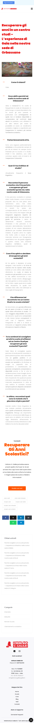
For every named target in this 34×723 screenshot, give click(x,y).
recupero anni (7, 501)
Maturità (7, 617)
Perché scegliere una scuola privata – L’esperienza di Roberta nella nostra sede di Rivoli (16, 555)
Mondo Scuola (9, 622)
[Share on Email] (28, 518)
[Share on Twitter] (13, 518)
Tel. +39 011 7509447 (17, 675)
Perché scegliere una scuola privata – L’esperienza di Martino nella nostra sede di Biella (16, 545)
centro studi (7, 498)
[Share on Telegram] (20, 522)
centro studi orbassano (20, 498)
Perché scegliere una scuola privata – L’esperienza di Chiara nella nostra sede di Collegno (16, 585)
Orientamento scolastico (17, 59)
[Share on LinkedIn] (20, 518)
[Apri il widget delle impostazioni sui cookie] (31, 720)
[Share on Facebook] (5, 518)
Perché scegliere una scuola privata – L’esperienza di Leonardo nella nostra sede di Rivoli (16, 575)
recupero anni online (21, 501)
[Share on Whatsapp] (13, 522)
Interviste (6, 59)
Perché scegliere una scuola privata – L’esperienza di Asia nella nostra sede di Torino (16, 565)
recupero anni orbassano (10, 505)
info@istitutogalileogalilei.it (17, 678)
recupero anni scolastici (10, 509)
